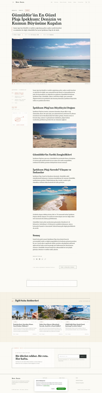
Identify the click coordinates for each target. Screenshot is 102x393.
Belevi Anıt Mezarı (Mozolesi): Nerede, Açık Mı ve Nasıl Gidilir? (50, 325)
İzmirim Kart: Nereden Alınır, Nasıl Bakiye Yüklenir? (23, 325)
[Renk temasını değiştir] (86, 2)
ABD (51, 2)
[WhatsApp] (42, 259)
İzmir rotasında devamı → (68, 267)
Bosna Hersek (63, 2)
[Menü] (13, 2)
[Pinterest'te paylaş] (75, 125)
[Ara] (89, 2)
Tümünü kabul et (61, 388)
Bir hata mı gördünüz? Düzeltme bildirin (44, 267)
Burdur (69, 2)
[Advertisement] (52, 283)
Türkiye (21, 10)
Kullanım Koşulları (80, 382)
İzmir (27, 10)
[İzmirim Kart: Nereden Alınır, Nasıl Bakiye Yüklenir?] (25, 312)
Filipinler (80, 2)
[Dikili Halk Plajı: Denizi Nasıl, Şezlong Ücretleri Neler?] (77, 312)
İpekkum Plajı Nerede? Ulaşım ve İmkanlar (19, 100)
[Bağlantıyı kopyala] (45, 259)
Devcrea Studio (87, 389)
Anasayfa (14, 10)
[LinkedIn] (39, 259)
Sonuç (14, 102)
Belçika (56, 2)
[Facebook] (37, 259)
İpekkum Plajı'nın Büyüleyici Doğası (18, 93)
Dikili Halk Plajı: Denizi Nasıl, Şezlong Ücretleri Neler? (75, 325)
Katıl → (83, 356)
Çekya (74, 2)
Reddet (53, 388)
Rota (20, 2)
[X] (34, 259)
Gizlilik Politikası (79, 380)
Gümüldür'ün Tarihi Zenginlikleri (18, 97)
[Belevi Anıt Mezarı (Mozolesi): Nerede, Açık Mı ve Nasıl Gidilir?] (51, 312)
